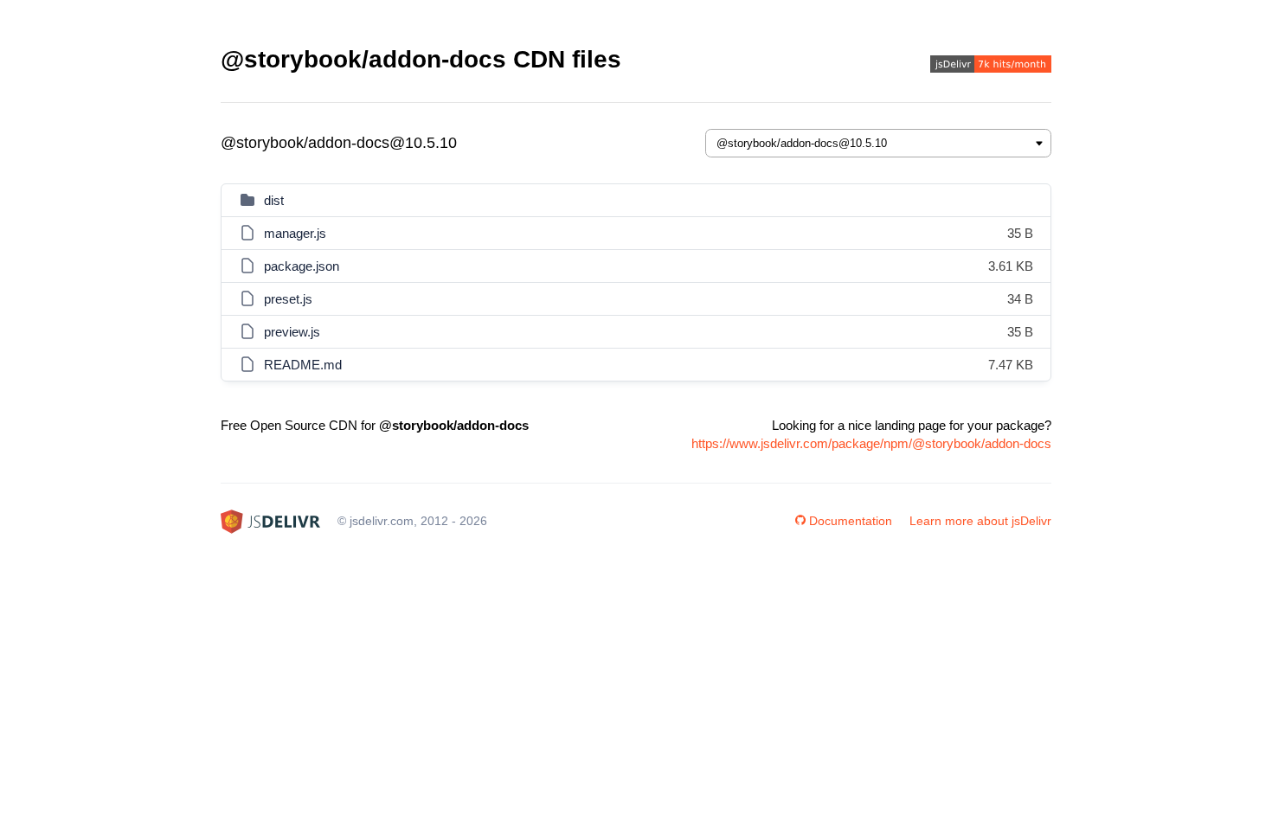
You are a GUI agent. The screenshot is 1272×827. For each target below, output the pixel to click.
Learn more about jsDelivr (980, 521)
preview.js (292, 331)
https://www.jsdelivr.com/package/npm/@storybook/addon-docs (871, 443)
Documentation (850, 521)
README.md (303, 364)
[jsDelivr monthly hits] (990, 66)
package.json (301, 266)
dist (274, 200)
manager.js (295, 233)
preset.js (288, 299)
